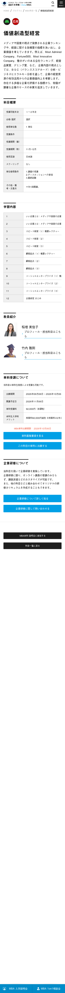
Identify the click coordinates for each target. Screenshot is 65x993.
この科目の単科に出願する (32, 445)
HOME (6, 10)
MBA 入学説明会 (20, 988)
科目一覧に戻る (32, 545)
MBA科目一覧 (31, 10)
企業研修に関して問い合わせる (33, 508)
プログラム (17, 10)
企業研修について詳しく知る (32, 498)
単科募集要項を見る (33, 435)
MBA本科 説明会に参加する (33, 535)
